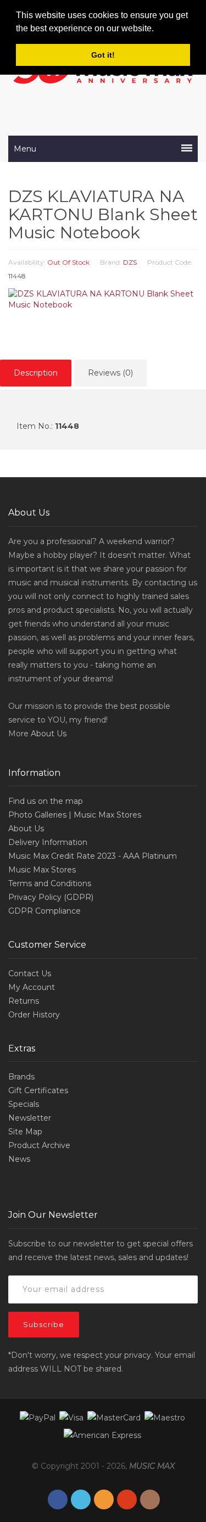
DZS (130, 262)
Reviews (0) (110, 373)
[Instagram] (150, 1500)
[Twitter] (81, 1500)
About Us (48, 733)
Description (36, 373)
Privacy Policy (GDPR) (50, 897)
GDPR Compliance (44, 911)
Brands (21, 1077)
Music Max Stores (42, 870)
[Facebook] (58, 1500)
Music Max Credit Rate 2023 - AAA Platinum (92, 856)
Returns (23, 1001)
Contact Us (29, 973)
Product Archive (39, 1145)
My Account (31, 987)
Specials (23, 1104)
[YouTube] (127, 1500)
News (19, 1159)
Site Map (25, 1132)
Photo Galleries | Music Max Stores (74, 815)
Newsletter (29, 1118)
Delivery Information (47, 842)
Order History (34, 1015)
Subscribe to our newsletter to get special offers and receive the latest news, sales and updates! (100, 1250)
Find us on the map (45, 801)
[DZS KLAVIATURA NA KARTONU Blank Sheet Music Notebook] (103, 299)
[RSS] (104, 1500)
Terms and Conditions (49, 883)
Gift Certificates (38, 1090)
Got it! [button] (103, 55)
